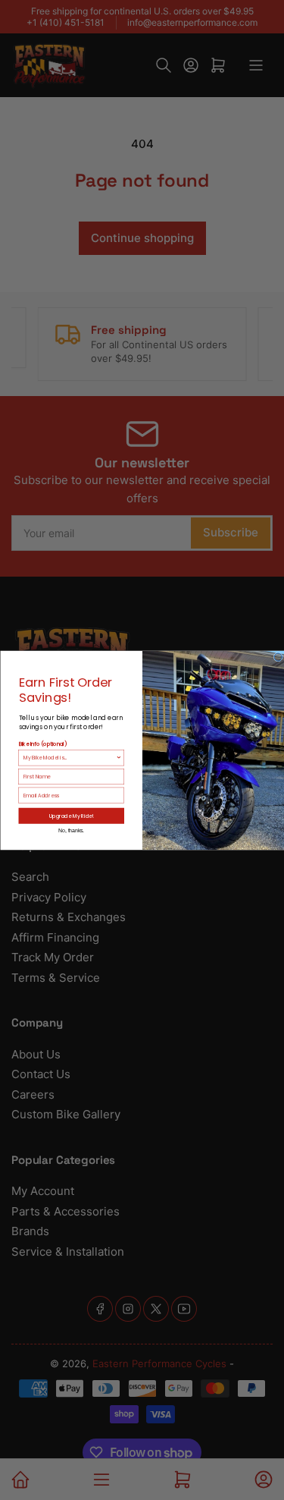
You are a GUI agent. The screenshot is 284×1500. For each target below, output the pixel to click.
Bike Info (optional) (42, 744)
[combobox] (69, 757)
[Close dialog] (278, 657)
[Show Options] (119, 757)
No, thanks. (71, 830)
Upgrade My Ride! (70, 815)
